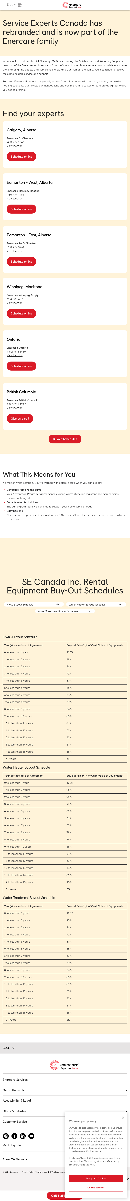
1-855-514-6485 (16, 351)
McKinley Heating (62, 61)
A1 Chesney (43, 61)
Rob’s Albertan (84, 61)
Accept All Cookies (96, 1178)
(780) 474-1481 (15, 194)
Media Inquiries (12, 1145)
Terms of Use (41, 1172)
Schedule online (21, 157)
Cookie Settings (96, 1187)
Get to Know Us (13, 1090)
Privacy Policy (28, 1172)
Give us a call (20, 418)
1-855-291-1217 (16, 404)
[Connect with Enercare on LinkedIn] (23, 1136)
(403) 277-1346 (15, 142)
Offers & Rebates (14, 1111)
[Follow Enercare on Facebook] (14, 1136)
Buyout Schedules (65, 439)
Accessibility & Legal (17, 1100)
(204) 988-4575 (15, 299)
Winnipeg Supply (110, 61)
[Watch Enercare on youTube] (31, 1136)
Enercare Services (15, 1080)
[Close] (123, 1117)
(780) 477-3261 (15, 247)
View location (15, 146)
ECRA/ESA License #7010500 (61, 1172)
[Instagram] (6, 1136)
